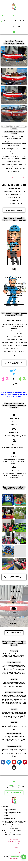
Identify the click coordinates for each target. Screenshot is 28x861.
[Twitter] (8, 762)
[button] (14, 31)
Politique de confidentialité (14, 853)
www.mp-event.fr (14, 836)
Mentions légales (14, 847)
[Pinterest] (25, 762)
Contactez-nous (14, 785)
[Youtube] (14, 762)
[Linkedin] (19, 762)
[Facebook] (3, 762)
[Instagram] (14, 767)
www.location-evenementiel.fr (14, 843)
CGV (14, 850)
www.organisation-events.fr (14, 841)
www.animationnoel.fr (14, 839)
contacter (11, 178)
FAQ (24, 178)
